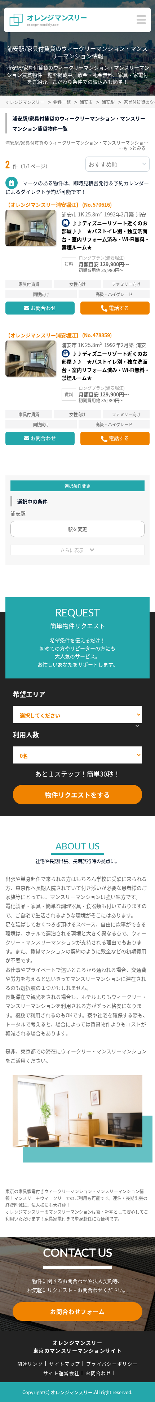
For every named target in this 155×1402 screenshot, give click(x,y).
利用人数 (26, 734)
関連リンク (30, 1363)
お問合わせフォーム (77, 1311)
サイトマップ (64, 1363)
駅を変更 (77, 529)
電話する (119, 307)
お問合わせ (43, 307)
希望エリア (29, 694)
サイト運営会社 (61, 1373)
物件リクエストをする (77, 794)
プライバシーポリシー (112, 1363)
